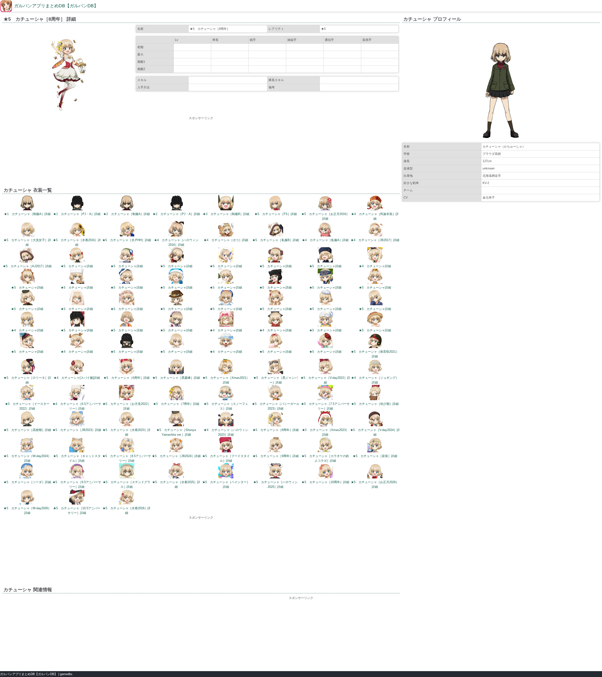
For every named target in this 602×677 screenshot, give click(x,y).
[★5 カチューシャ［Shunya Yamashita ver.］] (176, 419)
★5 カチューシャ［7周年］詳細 (176, 404)
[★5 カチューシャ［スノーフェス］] (226, 393)
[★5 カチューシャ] (76, 255)
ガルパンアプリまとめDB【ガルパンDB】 (56, 5)
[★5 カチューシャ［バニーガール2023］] (275, 393)
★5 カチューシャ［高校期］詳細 (27, 430)
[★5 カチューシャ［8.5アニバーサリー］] (126, 445)
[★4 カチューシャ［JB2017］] (375, 229)
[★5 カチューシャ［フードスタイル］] (226, 445)
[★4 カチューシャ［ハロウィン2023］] (226, 419)
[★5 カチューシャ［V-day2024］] (375, 419)
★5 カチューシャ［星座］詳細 (375, 456)
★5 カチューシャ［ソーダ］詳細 (27, 482)
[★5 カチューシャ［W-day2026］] (27, 497)
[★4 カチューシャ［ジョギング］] (375, 367)
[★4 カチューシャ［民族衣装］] (375, 203)
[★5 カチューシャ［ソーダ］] (27, 471)
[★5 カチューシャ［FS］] (275, 203)
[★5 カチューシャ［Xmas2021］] (226, 367)
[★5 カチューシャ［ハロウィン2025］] (275, 471)
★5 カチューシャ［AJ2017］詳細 (27, 266)
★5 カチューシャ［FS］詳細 (275, 214)
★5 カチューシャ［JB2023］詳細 (76, 430)
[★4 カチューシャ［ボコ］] (226, 229)
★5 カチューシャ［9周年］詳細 (276, 456)
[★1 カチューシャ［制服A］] (27, 203)
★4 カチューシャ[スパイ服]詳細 (77, 378)
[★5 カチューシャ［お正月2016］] (325, 203)
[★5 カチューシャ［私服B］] (275, 229)
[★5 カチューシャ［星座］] (375, 445)
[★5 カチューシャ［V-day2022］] (325, 367)
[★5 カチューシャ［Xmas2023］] (325, 419)
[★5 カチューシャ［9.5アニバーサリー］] (76, 471)
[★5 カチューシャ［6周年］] (126, 367)
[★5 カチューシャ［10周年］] (325, 471)
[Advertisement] (201, 153)
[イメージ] (68, 112)
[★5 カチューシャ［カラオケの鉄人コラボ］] (325, 445)
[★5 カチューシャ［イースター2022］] (27, 393)
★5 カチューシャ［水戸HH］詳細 (126, 240)
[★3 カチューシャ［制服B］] (226, 203)
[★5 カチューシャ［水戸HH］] (126, 229)
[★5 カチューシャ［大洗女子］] (27, 229)
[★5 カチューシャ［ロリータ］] (27, 367)
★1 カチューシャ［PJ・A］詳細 (76, 214)
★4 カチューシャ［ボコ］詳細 (226, 240)
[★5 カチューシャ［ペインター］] (226, 471)
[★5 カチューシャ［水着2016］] (76, 229)
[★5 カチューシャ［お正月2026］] (375, 471)
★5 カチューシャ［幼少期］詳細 (375, 404)
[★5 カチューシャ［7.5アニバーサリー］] (325, 393)
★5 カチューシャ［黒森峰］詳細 (176, 378)
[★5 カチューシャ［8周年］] (275, 419)
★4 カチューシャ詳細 (375, 266)
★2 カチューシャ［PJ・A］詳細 (176, 214)
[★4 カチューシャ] (375, 255)
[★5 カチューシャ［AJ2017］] (27, 255)
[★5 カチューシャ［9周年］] (275, 445)
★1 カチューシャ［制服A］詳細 (27, 214)
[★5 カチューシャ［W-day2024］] (27, 445)
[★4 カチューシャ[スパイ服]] (76, 367)
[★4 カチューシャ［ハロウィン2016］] (176, 229)
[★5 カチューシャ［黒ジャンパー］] (275, 367)
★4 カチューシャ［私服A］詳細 (325, 240)
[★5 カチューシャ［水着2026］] (126, 497)
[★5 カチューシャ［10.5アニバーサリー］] (76, 497)
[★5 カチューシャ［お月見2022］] (126, 393)
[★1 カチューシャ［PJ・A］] (76, 203)
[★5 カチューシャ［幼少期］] (375, 393)
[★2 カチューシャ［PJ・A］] (176, 203)
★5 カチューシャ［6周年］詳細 (126, 378)
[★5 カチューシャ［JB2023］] (76, 419)
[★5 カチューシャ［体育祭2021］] (375, 341)
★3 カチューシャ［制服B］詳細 (226, 214)
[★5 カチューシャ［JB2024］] (176, 445)
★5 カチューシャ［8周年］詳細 (276, 430)
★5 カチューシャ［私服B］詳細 (275, 240)
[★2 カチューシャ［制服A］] (126, 203)
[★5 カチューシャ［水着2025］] (176, 471)
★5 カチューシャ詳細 (77, 266)
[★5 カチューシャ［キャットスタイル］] (76, 445)
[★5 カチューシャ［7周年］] (176, 393)
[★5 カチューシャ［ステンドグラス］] (126, 471)
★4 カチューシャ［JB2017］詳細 (375, 240)
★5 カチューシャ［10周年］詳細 (325, 482)
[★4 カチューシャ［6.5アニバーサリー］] (76, 393)
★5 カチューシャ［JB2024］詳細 (176, 456)
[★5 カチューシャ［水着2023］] (126, 419)
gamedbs (66, 674)
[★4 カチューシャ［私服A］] (325, 229)
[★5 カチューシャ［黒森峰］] (176, 367)
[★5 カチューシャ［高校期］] (27, 419)
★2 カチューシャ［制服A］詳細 (126, 214)
